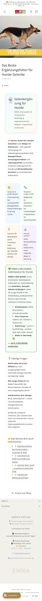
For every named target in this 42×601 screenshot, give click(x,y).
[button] (4, 11)
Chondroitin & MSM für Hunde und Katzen (21, 458)
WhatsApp (22, 546)
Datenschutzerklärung (16, 592)
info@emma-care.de (22, 553)
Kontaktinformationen (32, 592)
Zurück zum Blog (23, 493)
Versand (25, 596)
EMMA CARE (19, 589)
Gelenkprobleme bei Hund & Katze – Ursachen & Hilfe (22, 449)
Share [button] (6, 85)
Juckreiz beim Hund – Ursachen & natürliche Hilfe (23, 468)
